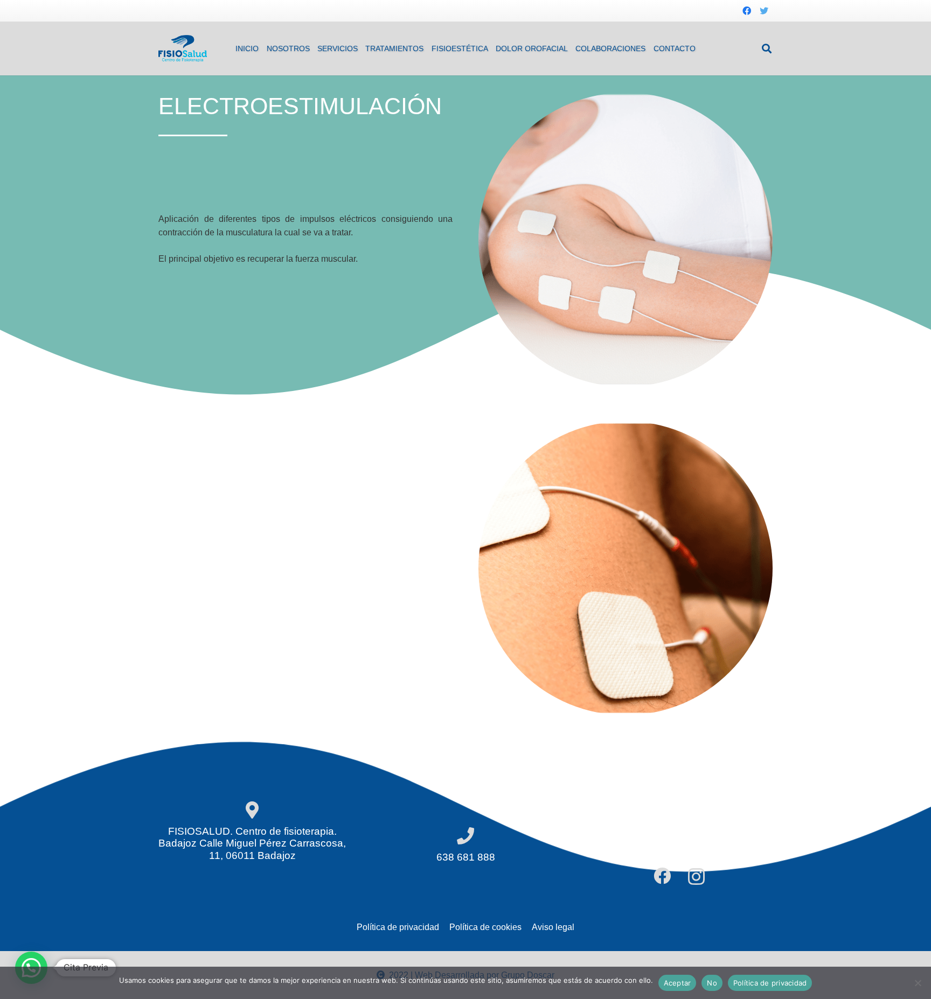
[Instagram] (696, 876)
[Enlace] (182, 48)
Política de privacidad (770, 983)
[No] (917, 982)
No (712, 983)
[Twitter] (764, 10)
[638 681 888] (465, 836)
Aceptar (677, 983)
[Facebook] (746, 10)
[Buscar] (766, 49)
